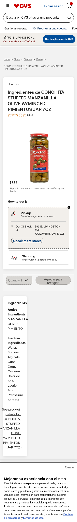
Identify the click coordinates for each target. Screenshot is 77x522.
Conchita (13, 84)
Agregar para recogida (53, 281)
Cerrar (69, 467)
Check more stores (27, 241)
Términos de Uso (33, 517)
